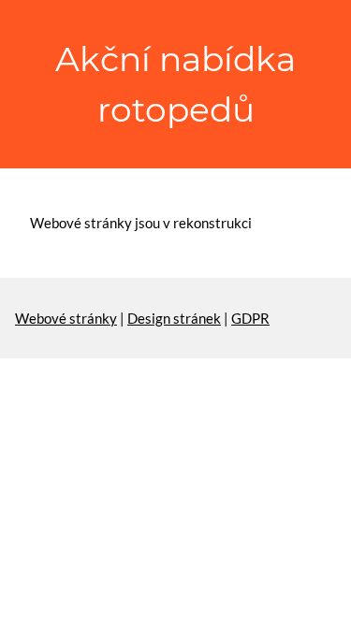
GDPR (250, 318)
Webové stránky (66, 318)
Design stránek (174, 318)
